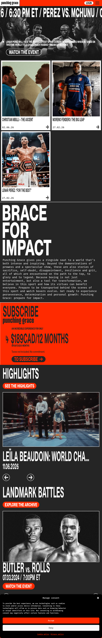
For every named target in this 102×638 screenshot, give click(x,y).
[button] (98, 598)
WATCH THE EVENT (24, 52)
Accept (51, 620)
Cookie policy (43, 634)
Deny (51, 628)
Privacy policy (57, 634)
